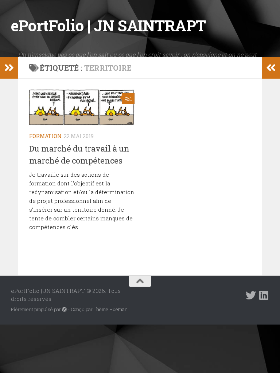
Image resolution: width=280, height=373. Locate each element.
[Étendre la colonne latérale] (9, 68)
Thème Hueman (111, 309)
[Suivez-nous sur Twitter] (251, 295)
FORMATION (45, 136)
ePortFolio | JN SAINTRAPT (108, 25)
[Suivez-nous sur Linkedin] (264, 295)
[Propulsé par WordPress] (64, 309)
